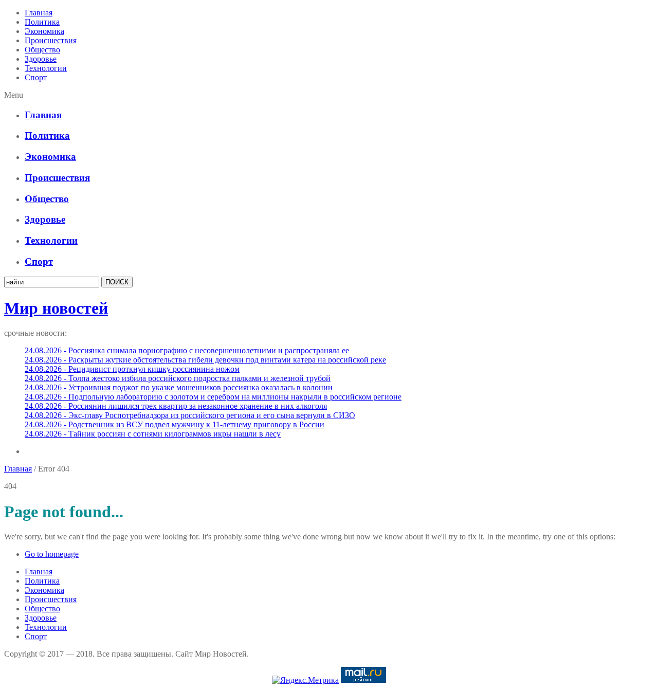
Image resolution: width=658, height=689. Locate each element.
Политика (42, 21)
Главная (38, 12)
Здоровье (41, 59)
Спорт (36, 77)
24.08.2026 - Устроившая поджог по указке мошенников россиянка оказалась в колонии (179, 387)
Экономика (44, 31)
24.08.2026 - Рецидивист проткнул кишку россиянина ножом (132, 369)
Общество (42, 49)
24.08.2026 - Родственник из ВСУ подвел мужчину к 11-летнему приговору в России (174, 424)
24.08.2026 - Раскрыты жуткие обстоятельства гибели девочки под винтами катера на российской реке (205, 359)
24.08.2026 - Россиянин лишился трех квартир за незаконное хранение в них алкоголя (176, 406)
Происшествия (51, 40)
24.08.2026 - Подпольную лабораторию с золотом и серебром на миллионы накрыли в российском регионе (213, 396)
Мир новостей (56, 308)
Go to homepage (52, 554)
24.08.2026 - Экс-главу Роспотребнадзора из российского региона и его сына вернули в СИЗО (190, 415)
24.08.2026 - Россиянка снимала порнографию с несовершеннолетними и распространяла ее (187, 350)
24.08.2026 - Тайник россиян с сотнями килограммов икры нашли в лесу (153, 433)
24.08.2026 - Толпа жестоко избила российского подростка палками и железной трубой (178, 378)
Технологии (46, 68)
